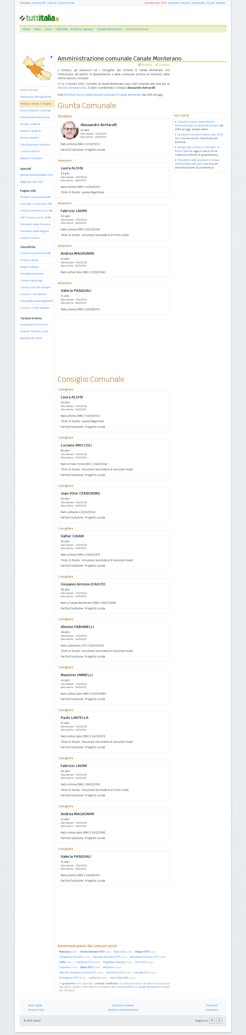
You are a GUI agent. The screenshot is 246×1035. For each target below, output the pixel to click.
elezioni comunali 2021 (72, 87)
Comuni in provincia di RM (35, 253)
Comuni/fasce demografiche (36, 301)
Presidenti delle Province (35, 224)
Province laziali (29, 260)
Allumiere (112, 967)
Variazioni (174, 2)
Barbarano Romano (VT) (148, 956)
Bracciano (123, 951)
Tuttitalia (24, 2)
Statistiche (198, 2)
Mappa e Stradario (31, 158)
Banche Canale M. (30, 131)
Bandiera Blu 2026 (156, 2)
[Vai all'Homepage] (40, 17)
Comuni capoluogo (31, 280)
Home (26, 29)
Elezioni (185, 2)
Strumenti (212, 1005)
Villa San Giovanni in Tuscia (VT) (81, 972)
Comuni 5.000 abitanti (34, 307)
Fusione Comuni (29, 238)
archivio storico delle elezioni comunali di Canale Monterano (103, 94)
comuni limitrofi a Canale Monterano (138, 986)
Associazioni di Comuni (34, 324)
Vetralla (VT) (145, 972)
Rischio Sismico (29, 137)
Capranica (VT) (88, 962)
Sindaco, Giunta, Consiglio (35, 103)
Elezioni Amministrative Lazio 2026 (202, 134)
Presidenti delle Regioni (34, 231)
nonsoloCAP (38, 2)
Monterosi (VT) (118, 972)
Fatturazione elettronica (35, 117)
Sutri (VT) (144, 962)
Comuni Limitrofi (30, 151)
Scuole (210, 2)
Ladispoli (98, 977)
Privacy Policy (36, 1009)
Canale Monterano (109, 29)
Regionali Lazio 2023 (31, 181)
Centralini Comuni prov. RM (36, 203)
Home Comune (29, 90)
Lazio (48, 29)
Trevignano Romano (74, 956)
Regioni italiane (29, 266)
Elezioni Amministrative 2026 (36, 175)
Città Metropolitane (32, 273)
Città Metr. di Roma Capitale (74, 29)
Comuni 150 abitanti (33, 294)
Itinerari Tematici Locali (34, 331)
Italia (37, 29)
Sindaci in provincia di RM (35, 197)
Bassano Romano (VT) (110, 956)
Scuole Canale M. (30, 124)
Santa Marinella (122, 977)
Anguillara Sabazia (117, 962)
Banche (220, 2)
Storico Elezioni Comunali (35, 110)
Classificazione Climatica (35, 144)
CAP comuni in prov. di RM (35, 217)
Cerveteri (68, 967)
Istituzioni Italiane (123, 1005)
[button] (212, 1021)
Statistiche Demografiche (36, 96)
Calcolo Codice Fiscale (60, 2)
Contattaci (211, 1009)
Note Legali (35, 1005)
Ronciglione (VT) (72, 977)
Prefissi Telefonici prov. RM (36, 210)
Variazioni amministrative (123, 1009)
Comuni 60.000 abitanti (35, 287)
